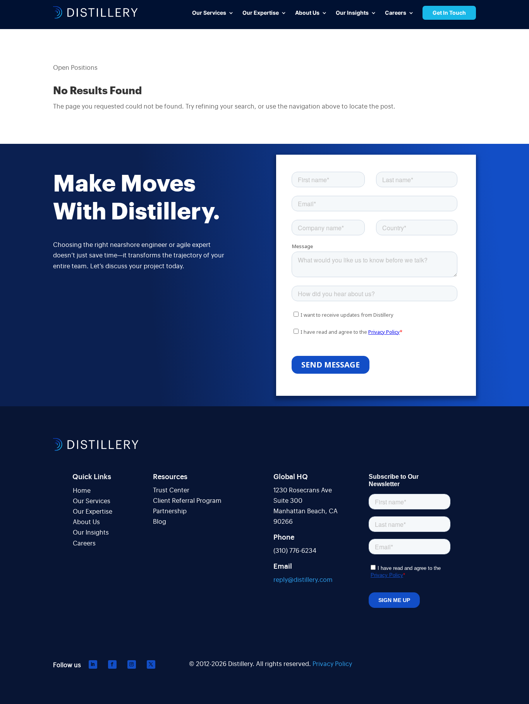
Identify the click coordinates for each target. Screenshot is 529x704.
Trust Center (171, 490)
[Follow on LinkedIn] (93, 664)
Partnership (170, 511)
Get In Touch (449, 12)
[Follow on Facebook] (112, 664)
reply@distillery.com (303, 580)
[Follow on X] (151, 664)
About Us (86, 522)
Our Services (91, 501)
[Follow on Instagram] (131, 664)
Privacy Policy (332, 664)
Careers (84, 543)
